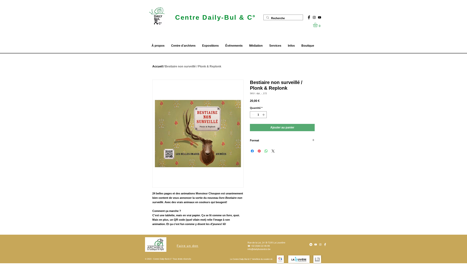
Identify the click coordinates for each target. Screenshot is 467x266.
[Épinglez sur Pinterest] (259, 151)
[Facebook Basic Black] (309, 17)
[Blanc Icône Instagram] (320, 244)
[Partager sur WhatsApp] (266, 151)
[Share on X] (273, 151)
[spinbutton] (258, 115)
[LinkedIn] (310, 244)
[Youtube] (315, 244)
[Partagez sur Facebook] (252, 151)
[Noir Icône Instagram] (314, 17)
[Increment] (264, 115)
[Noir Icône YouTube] (319, 17)
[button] (318, 25)
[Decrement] (252, 115)
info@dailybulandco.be (259, 249)
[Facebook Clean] (325, 244)
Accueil (157, 66)
